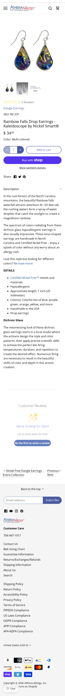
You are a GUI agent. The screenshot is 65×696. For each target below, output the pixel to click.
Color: (7, 139)
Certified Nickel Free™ (24, 278)
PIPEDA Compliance (16, 610)
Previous (53, 471)
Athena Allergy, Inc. (35, 683)
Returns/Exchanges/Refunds (22, 560)
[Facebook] (5, 511)
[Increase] (20, 149)
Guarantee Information (18, 554)
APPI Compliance (14, 626)
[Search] (50, 8)
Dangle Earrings (13, 108)
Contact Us (10, 544)
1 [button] (29, 77)
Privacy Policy (12, 600)
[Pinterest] (21, 511)
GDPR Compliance (15, 621)
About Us (9, 570)
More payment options (32, 167)
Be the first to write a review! (32, 443)
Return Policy (12, 589)
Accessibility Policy (15, 594)
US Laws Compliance (16, 615)
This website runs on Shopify (20, 686)
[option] (32, 52)
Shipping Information (17, 565)
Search (7, 575)
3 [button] (36, 77)
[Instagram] (16, 511)
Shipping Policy (13, 584)
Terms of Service (14, 605)
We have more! (23, 263)
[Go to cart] (58, 8)
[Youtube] (11, 511)
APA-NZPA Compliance (18, 631)
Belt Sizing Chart (14, 549)
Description (11, 189)
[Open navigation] (5, 8)
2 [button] (32, 77)
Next (50, 475)
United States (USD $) (15, 645)
